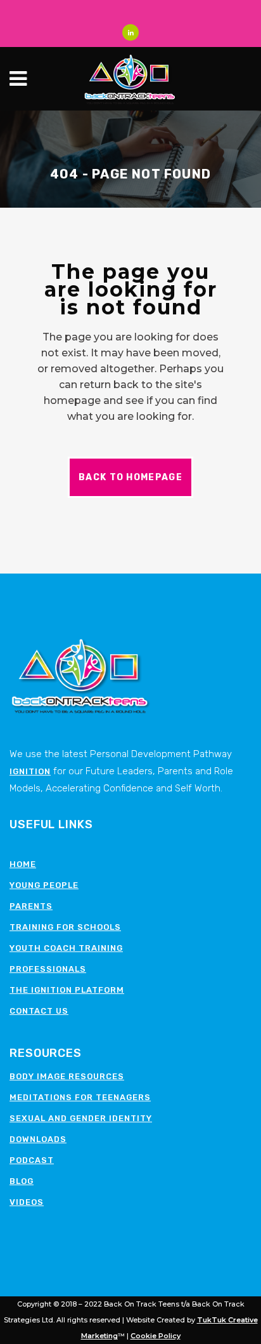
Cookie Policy (155, 1335)
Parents (31, 906)
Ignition (30, 771)
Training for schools (65, 927)
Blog (22, 1181)
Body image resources (67, 1076)
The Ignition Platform (67, 990)
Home (23, 864)
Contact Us (39, 1011)
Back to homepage (130, 477)
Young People (44, 885)
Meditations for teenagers (80, 1097)
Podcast (32, 1160)
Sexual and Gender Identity (81, 1118)
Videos (27, 1202)
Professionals (48, 969)
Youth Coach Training (66, 948)
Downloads (38, 1139)
